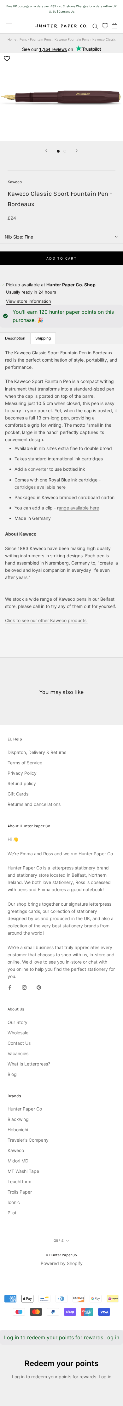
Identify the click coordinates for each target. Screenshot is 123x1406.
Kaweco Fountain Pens (72, 39)
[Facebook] (10, 987)
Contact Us (19, 1043)
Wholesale (18, 1032)
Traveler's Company (28, 1140)
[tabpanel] (61, 501)
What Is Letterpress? (29, 1063)
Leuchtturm (19, 1181)
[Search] (95, 26)
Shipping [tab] (43, 338)
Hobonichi (18, 1129)
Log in (111, 1337)
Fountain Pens (40, 39)
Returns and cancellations (34, 804)
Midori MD (18, 1160)
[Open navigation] (9, 25)
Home (12, 39)
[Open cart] (114, 26)
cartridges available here (40, 487)
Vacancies (18, 1053)
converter (38, 469)
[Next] (77, 150)
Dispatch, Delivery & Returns (37, 752)
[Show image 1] (58, 151)
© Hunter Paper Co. (62, 1255)
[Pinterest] (39, 987)
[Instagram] (24, 987)
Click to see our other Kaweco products (46, 620)
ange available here (79, 507)
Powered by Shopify (62, 1263)
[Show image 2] (64, 151)
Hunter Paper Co (25, 1108)
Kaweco (15, 181)
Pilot (12, 1212)
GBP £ (59, 1240)
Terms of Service (25, 762)
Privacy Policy (22, 773)
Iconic (14, 1202)
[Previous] (46, 150)
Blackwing (18, 1119)
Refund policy (22, 783)
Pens (23, 39)
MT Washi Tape (23, 1171)
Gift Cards (18, 793)
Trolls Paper (20, 1192)
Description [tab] (15, 338)
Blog (12, 1074)
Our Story (17, 1022)
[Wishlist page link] (105, 26)
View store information (28, 301)
